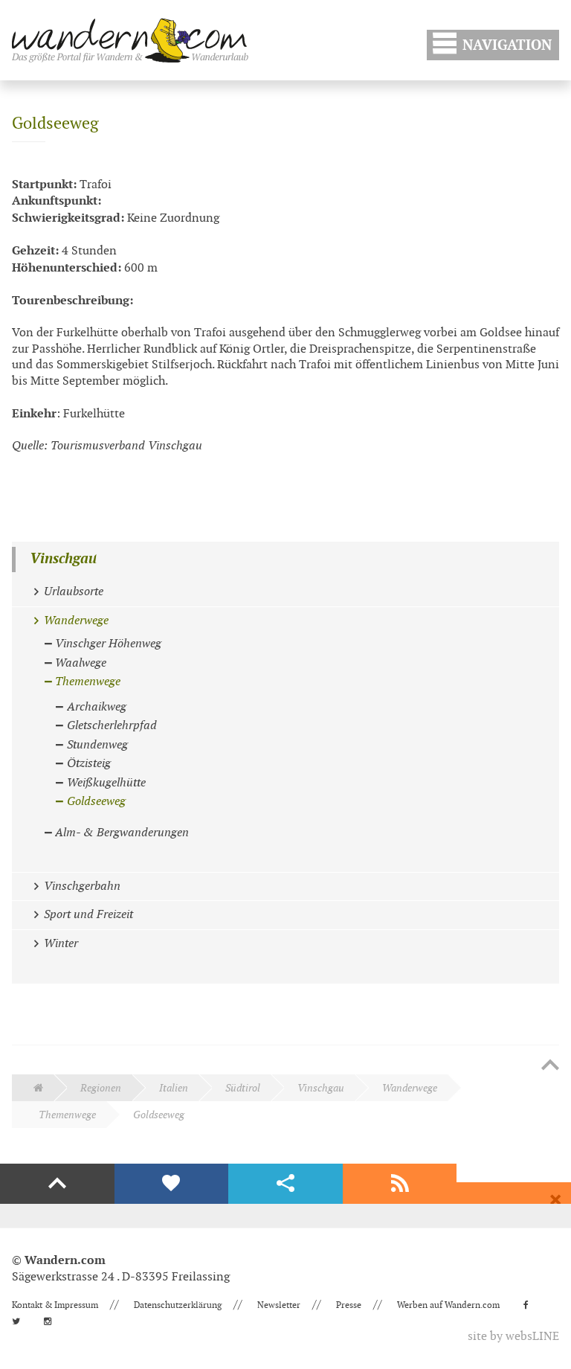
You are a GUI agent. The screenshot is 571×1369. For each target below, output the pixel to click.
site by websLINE (513, 1337)
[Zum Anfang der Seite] (550, 1066)
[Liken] (171, 1184)
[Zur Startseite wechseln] (130, 40)
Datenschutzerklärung (178, 1305)
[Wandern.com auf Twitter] (20, 1321)
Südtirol (242, 1088)
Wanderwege (409, 1088)
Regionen (100, 1088)
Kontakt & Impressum (55, 1305)
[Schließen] (555, 1200)
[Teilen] (285, 1184)
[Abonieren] (400, 1184)
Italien (173, 1088)
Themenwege (67, 1115)
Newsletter (278, 1305)
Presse (348, 1305)
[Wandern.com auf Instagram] (52, 1321)
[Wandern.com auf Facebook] (530, 1305)
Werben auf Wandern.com (448, 1305)
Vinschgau (63, 559)
